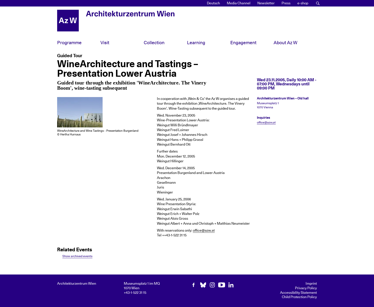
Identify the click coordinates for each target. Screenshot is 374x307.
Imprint (311, 283)
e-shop (302, 3)
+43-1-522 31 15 (135, 292)
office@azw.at (204, 230)
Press (286, 3)
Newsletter (266, 3)
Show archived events (77, 256)
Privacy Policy (306, 288)
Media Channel (238, 3)
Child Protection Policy (299, 297)
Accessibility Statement (298, 292)
